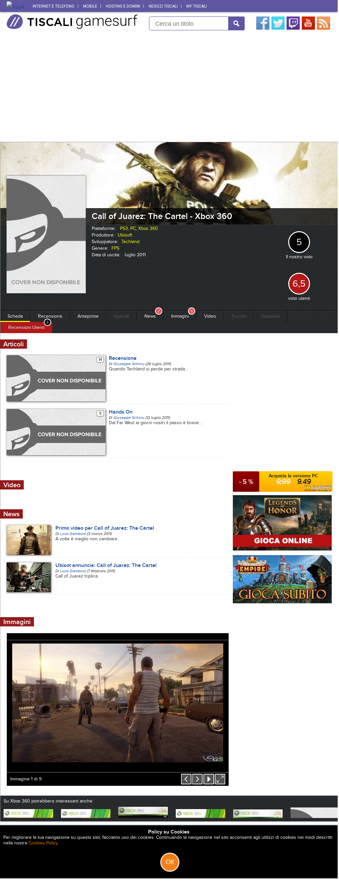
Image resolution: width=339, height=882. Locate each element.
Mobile (90, 6)
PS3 (124, 228)
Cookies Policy (43, 842)
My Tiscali (196, 6)
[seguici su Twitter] (278, 28)
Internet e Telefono (54, 6)
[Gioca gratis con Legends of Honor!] (282, 549)
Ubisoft (125, 235)
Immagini (180, 316)
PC (133, 228)
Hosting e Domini (123, 6)
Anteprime (88, 316)
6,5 (299, 283)
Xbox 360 (148, 228)
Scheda (15, 316)
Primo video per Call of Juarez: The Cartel (104, 528)
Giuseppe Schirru (128, 364)
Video (210, 316)
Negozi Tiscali (163, 6)
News (150, 316)
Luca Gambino (73, 533)
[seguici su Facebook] (262, 28)
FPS (115, 248)
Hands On (121, 412)
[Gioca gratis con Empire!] (282, 601)
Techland (130, 241)
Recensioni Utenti (26, 327)
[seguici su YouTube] (308, 28)
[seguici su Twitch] (293, 28)
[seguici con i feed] (323, 28)
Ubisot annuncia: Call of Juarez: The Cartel (106, 565)
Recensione (50, 316)
